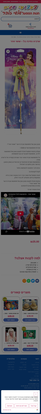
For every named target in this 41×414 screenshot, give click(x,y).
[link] (37, 410)
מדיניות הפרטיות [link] (7, 410)
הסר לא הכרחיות (21, 406)
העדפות (9, 406)
